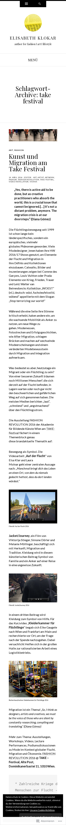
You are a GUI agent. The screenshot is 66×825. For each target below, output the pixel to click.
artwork (49, 177)
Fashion (13, 180)
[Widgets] (26, 4)
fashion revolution (28, 180)
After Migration (24, 336)
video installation (19, 182)
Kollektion (34, 288)
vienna (33, 182)
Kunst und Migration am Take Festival (28, 162)
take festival (47, 180)
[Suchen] (39, 4)
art (11, 150)
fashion (19, 150)
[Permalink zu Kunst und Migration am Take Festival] (33, 135)
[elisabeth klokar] (33, 23)
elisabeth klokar (33, 38)
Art (35, 177)
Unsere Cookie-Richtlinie (42, 810)
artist (41, 177)
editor (27, 177)
